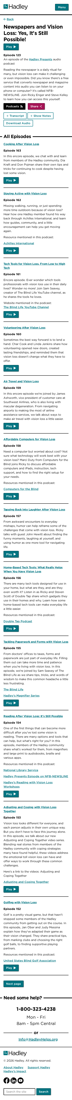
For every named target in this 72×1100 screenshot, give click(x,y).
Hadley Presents (40, 59)
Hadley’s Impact (14, 1071)
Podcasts (12, 106)
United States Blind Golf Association (29, 960)
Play (9, 46)
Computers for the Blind (20, 489)
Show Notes (42, 116)
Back (10, 19)
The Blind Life (13, 689)
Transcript (17, 116)
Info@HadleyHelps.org (38, 1039)
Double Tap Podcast (17, 621)
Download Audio (18, 123)
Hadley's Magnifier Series (21, 695)
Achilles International (18, 243)
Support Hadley (39, 1067)
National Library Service (20, 770)
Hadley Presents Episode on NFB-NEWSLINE (35, 776)
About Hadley (13, 1067)
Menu (62, 7)
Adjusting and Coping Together (26, 882)
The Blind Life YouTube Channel (26, 307)
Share (34, 106)
